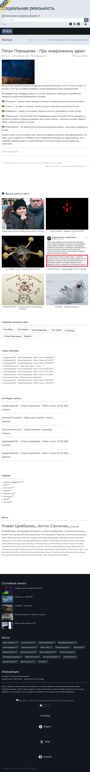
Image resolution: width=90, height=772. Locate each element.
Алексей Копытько (74, 531)
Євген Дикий (63, 555)
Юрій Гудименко (21, 549)
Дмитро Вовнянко (57, 535)
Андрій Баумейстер (46, 549)
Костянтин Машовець (51, 657)
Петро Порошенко (10, 152)
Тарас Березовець (50, 555)
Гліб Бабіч (64, 541)
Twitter (47, 742)
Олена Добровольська (10, 543)
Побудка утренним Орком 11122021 (28, 588)
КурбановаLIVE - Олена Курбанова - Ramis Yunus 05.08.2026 (28, 369)
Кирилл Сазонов (44, 546)
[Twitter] (75, 24)
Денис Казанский (51, 541)
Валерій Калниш (8, 552)
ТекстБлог (9, 488)
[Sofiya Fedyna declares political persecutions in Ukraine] (23, 214)
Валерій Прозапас (34, 541)
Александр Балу (41, 543)
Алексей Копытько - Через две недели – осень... (23, 366)
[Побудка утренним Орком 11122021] (7, 590)
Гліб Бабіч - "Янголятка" (24, 606)
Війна (7, 499)
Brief (7, 485)
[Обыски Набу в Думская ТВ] (7, 625)
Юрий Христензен (66, 538)
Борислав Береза (77, 541)
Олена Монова (21, 552)
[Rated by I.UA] (45, 706)
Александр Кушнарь (36, 552)
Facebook (47, 757)
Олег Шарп (56, 330)
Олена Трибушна (66, 552)
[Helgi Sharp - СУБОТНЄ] (7, 599)
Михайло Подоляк (52, 552)
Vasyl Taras (33, 549)
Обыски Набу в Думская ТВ (25, 623)
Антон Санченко (53, 526)
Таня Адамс (22, 329)
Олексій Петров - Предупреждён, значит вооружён (67, 269)
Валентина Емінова (75, 535)
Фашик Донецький (73, 546)
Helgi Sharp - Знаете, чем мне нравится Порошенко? (65, 166)
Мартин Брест (30, 546)
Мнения (41, 39)
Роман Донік (79, 552)
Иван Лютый (41, 534)
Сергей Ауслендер (28, 538)
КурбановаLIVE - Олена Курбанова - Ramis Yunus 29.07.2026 (28, 372)
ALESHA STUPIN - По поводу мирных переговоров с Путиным (23, 308)
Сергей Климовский (47, 642)
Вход (4, 24)
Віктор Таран (68, 543)
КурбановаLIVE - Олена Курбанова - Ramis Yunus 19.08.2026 (28, 357)
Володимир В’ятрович (29, 531)
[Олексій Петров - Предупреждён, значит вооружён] (67, 251)
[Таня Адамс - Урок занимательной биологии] (23, 251)
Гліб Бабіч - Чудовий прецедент (67, 307)
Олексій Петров (19, 541)
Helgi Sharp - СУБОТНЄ (24, 597)
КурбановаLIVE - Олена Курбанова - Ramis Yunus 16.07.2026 (28, 374)
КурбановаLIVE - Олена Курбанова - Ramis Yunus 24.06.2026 (28, 380)
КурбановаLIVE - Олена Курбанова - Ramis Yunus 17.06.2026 (28, 383)
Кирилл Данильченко (10, 538)
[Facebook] (79, 24)
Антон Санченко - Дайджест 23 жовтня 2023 (67, 231)
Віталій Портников (25, 534)
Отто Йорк (8, 329)
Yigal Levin (83, 549)
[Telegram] (71, 24)
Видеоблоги (9, 493)
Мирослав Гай (17, 546)
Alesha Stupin (72, 549)
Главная (31, 39)
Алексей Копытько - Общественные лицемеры (22, 377)
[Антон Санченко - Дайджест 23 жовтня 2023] (67, 214)
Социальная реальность (28, 8)
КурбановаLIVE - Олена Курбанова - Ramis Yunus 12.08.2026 (28, 363)
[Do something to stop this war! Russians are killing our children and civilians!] (5, 5)
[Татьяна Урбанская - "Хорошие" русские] (7, 616)
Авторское (9, 496)
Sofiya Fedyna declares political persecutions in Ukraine (23, 231)
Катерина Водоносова (21, 555)
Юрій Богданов (58, 546)
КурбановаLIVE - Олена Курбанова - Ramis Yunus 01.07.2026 (28, 360)
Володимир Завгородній (47, 538)
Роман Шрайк (36, 555)
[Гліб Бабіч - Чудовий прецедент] (67, 289)
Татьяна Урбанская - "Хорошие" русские (30, 614)
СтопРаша (69, 331)
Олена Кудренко (39, 330)
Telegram (47, 727)
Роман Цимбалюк (18, 526)
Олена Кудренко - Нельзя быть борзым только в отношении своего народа (33, 163)
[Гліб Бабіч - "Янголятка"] (7, 607)
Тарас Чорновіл (27, 543)
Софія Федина (60, 549)
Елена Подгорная (13, 336)
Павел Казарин (55, 543)
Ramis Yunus (8, 534)
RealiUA (27, 336)
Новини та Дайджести (14, 482)
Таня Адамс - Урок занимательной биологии (23, 269)
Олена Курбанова (53, 531)
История (8, 502)
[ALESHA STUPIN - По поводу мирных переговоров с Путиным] (23, 289)
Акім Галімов (6, 555)
